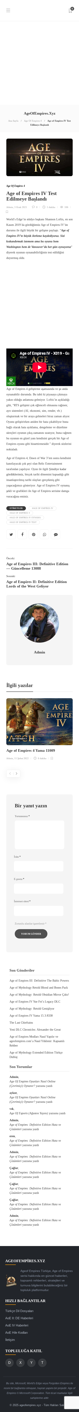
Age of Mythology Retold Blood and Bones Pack (38, 987)
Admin (9, 207)
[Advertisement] (39, 63)
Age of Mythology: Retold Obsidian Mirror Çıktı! (39, 994)
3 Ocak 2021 (20, 207)
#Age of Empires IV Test (23, 522)
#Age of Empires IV (42, 508)
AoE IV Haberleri (16, 1325)
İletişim (10, 1340)
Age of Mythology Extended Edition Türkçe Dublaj (36, 1055)
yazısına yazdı (32, 1083)
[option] (39, 730)
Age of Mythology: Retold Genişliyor (31, 1008)
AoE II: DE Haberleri (19, 1318)
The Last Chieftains (21, 1022)
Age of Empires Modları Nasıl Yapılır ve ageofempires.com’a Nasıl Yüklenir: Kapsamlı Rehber (36, 1041)
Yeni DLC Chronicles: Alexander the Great (35, 1029)
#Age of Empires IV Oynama (25, 517)
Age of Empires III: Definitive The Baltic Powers (39, 980)
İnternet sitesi (22, 901)
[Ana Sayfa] (11, 1280)
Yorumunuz (22, 816)
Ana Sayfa (13, 120)
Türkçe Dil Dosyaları (19, 1311)
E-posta (19, 879)
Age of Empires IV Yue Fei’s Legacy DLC (34, 1001)
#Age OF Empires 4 (20, 513)
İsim (17, 856)
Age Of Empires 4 (33, 120)
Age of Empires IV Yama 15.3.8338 (31, 1015)
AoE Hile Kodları (16, 1332)
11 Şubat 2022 (21, 758)
